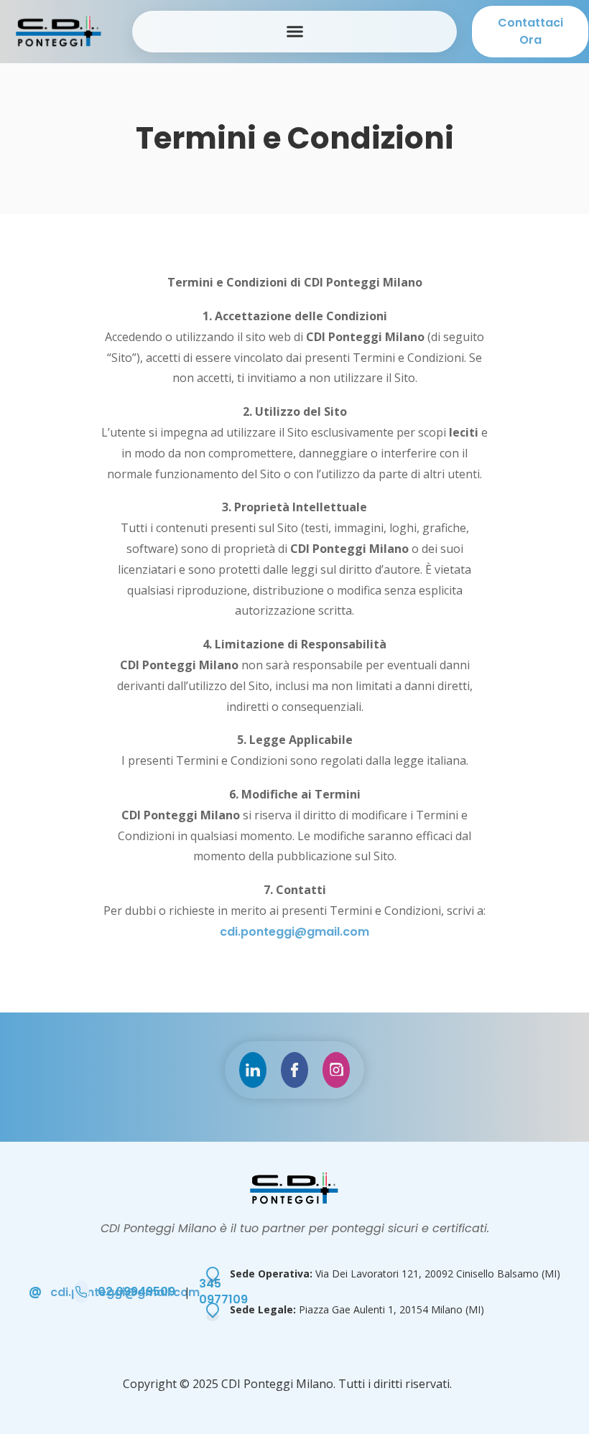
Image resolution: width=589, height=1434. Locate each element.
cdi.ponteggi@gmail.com (294, 931)
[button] (294, 31)
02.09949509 (136, 1292)
